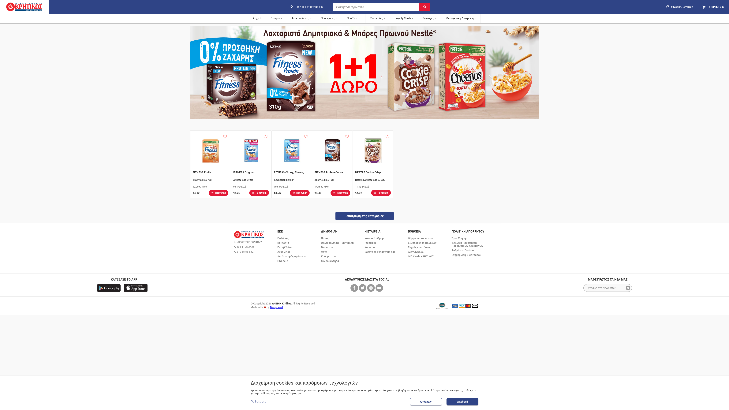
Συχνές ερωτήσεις (419, 247)
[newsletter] (628, 288)
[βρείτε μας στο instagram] (371, 288)
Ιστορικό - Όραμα (374, 238)
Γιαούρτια (327, 247)
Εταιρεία (282, 261)
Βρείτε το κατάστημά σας (379, 251)
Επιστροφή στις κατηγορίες (365, 216)
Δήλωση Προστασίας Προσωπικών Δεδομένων (467, 244)
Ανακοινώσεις (300, 18)
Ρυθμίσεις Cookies (463, 250)
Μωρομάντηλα (330, 261)
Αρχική (257, 18)
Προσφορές (328, 18)
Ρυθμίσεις (258, 401)
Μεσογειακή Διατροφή (460, 18)
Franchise (370, 242)
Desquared (276, 307)
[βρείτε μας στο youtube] (380, 288)
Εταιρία (275, 18)
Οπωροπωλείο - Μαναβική (337, 242)
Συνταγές (428, 18)
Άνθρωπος (283, 251)
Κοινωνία (283, 242)
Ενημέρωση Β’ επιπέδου (466, 254)
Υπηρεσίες (376, 18)
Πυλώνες (283, 238)
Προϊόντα (352, 18)
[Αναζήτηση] (424, 7)
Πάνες (325, 238)
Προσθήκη (220, 193)
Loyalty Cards (403, 18)
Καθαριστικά (329, 256)
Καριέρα (369, 247)
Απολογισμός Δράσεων (291, 256)
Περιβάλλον (284, 247)
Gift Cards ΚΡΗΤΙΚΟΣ (421, 256)
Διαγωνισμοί (416, 251)
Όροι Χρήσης (459, 238)
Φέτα (324, 251)
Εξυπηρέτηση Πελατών (422, 242)
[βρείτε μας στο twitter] (363, 288)
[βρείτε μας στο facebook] (354, 288)
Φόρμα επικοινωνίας (420, 238)
